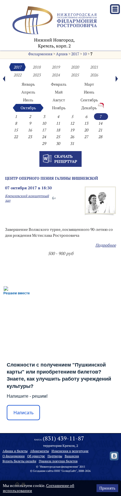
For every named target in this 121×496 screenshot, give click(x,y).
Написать (23, 412)
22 (16, 136)
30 (58, 143)
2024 (56, 75)
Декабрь (89, 107)
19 (72, 130)
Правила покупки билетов (58, 461)
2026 (94, 75)
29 (44, 143)
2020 (75, 67)
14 (100, 123)
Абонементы (39, 451)
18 (58, 130)
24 (44, 136)
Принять (107, 488)
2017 (75, 53)
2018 (37, 67)
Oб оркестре (36, 456)
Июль (28, 100)
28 (100, 136)
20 (86, 130)
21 (100, 130)
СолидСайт (69, 471)
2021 (94, 67)
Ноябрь (59, 107)
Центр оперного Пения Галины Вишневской (51, 178)
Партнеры (55, 456)
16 (30, 130)
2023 (37, 75)
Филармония (40, 53)
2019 (56, 67)
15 (16, 130)
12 (72, 123)
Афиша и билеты (15, 451)
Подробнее (105, 245)
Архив (62, 53)
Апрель (28, 92)
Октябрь (28, 107)
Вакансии (72, 456)
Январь (28, 84)
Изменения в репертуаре (70, 451)
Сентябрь (89, 100)
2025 (75, 75)
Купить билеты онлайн (19, 461)
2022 (17, 75)
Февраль (58, 84)
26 (72, 136)
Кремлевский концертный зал (27, 198)
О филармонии (14, 456)
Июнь (89, 92)
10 (85, 53)
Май (59, 92)
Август (59, 100)
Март (89, 84)
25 (58, 136)
